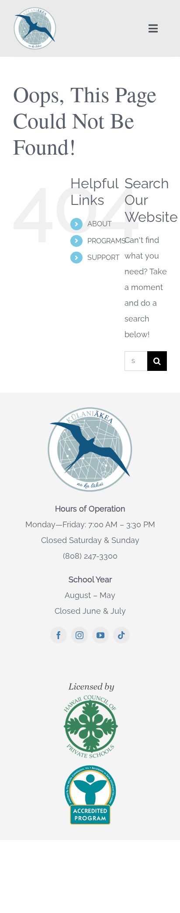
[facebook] (58, 635)
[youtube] (100, 635)
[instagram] (79, 635)
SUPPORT (103, 257)
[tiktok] (121, 635)
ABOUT (99, 224)
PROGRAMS (106, 241)
